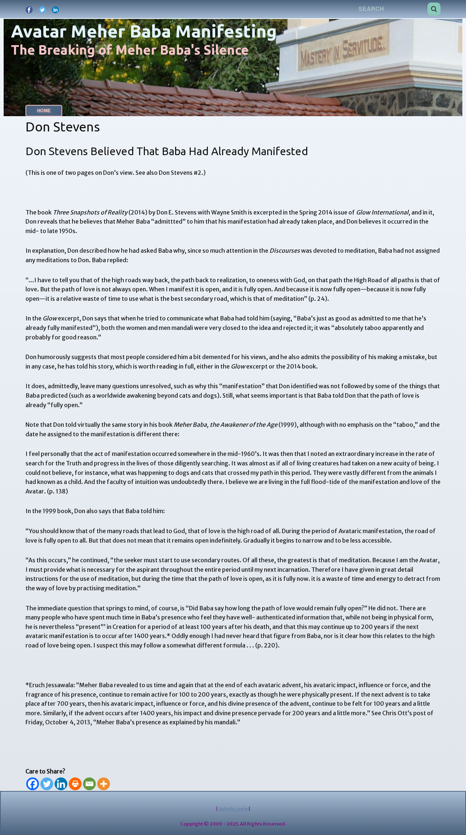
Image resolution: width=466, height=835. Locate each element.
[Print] (75, 783)
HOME (44, 110)
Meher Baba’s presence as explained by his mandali (166, 722)
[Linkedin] (61, 783)
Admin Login (233, 809)
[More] (103, 783)
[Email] (89, 783)
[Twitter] (46, 783)
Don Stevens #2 (180, 172)
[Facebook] (32, 783)
